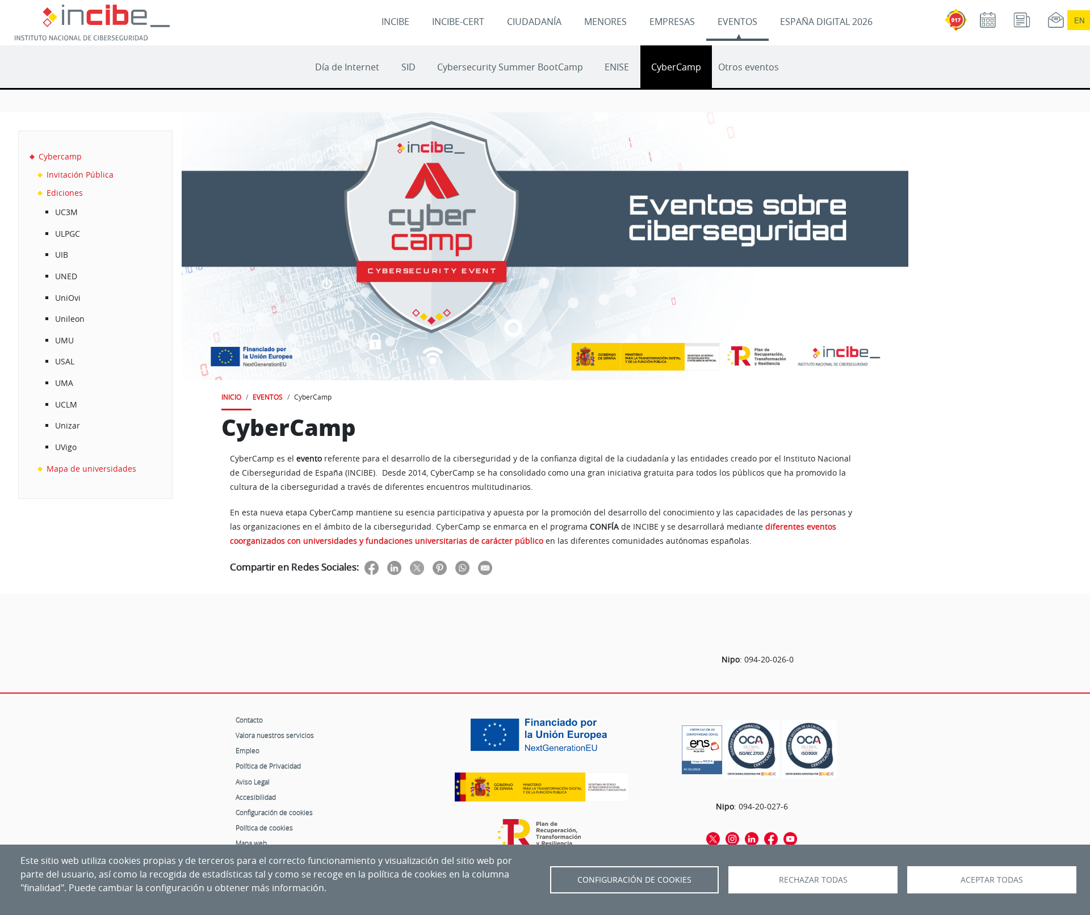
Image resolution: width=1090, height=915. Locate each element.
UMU (64, 340)
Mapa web (251, 842)
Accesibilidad (256, 796)
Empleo (247, 750)
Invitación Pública (80, 174)
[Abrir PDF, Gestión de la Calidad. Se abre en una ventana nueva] (809, 749)
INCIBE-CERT (458, 21)
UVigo (66, 447)
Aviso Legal (253, 781)
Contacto (249, 719)
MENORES (605, 21)
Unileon (70, 318)
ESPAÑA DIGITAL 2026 (826, 21)
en (1079, 20)
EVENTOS (737, 21)
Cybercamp (60, 156)
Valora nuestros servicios (275, 735)
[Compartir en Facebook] (371, 568)
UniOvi (68, 297)
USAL (64, 361)
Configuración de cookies (274, 812)
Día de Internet (347, 67)
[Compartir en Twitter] (417, 568)
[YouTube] (790, 837)
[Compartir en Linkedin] (394, 568)
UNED (66, 276)
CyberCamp (676, 67)
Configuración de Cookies (634, 880)
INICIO (231, 396)
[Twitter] (713, 837)
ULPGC (67, 233)
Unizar (67, 425)
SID (408, 67)
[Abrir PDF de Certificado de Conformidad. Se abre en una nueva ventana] (702, 747)
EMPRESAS (672, 21)
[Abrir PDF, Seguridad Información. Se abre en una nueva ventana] (751, 749)
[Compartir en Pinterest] (440, 568)
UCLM (66, 404)
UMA (64, 382)
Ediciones (65, 192)
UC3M (66, 212)
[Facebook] (771, 837)
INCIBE (395, 21)
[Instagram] (732, 837)
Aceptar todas (992, 880)
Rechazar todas (813, 880)
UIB (61, 254)
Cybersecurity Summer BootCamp (510, 67)
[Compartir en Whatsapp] (462, 568)
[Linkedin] (751, 837)
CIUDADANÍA (534, 21)
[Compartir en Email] (485, 568)
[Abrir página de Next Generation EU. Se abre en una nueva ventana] (542, 739)
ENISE (617, 67)
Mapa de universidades (91, 468)
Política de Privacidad (268, 765)
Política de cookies (264, 827)
